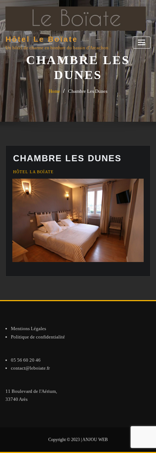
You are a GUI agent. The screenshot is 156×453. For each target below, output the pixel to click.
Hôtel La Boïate (33, 172)
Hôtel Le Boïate (41, 39)
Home (54, 91)
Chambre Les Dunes (87, 91)
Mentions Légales (28, 328)
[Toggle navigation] (142, 43)
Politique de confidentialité (38, 337)
